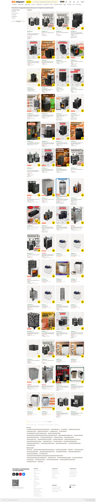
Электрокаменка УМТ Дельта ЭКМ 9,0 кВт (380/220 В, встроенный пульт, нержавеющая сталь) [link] (62, 307)
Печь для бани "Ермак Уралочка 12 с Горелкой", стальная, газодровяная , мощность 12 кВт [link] (33, 171)
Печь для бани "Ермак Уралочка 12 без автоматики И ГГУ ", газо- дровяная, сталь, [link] (77, 333)
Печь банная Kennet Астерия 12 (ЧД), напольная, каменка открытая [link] (77, 143)
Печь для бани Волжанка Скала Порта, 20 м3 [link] (77, 62)
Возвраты (53, 476)
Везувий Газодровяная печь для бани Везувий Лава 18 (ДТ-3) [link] (77, 413)
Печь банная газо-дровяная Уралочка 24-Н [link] (48, 33)
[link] (38, 429)
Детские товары (36, 494)
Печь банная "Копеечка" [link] (60, 89)
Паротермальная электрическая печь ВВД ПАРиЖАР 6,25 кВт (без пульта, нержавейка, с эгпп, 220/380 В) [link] (33, 306)
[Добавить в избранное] (39, 13)
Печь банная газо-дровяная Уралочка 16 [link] (48, 361)
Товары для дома (36, 479)
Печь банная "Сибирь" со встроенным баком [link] (77, 90)
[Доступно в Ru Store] (23, 475)
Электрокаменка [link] (59, 280)
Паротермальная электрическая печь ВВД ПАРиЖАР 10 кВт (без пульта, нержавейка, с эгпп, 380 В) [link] (48, 386)
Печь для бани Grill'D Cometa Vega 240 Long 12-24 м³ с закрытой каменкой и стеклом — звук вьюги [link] (62, 387)
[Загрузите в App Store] (13, 475)
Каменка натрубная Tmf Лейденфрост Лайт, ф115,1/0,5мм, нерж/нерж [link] (62, 199)
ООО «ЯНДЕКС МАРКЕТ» (91, 499)
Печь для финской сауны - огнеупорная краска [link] (31, 90)
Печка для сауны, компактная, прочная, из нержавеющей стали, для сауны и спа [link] (77, 387)
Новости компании (73, 470)
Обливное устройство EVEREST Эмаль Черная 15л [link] (33, 361)
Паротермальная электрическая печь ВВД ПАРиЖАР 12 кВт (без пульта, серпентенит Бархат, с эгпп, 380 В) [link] (33, 386)
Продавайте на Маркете (56, 488)
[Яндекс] (93, 500)
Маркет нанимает (72, 476)
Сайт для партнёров (55, 491)
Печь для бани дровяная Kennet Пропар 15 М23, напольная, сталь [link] (61, 170)
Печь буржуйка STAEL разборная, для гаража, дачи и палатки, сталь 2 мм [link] (33, 143)
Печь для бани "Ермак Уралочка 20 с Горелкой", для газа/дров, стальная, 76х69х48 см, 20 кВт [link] (62, 413)
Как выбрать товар (55, 470)
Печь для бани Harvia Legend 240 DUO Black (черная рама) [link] (33, 199)
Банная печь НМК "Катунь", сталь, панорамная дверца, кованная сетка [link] (62, 333)
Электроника (36, 476)
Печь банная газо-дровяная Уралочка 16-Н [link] (33, 255)
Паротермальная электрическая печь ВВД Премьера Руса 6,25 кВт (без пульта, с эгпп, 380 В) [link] (33, 333)
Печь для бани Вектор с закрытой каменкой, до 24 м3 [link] (76, 200)
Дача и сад (35, 485)
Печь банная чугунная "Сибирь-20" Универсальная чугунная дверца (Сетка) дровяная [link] (62, 227)
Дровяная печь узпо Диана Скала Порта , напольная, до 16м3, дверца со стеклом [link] (48, 227)
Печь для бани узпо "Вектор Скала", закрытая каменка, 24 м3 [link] (62, 115)
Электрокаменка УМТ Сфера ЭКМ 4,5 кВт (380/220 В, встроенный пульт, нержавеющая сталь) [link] (33, 115)
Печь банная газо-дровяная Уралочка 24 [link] (62, 33)
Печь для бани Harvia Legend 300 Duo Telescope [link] (33, 281)
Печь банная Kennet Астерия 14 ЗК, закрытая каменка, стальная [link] (47, 90)
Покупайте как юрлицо (55, 473)
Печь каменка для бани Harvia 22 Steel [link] (48, 199)
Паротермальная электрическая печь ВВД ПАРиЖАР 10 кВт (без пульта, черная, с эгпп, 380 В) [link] (48, 255)
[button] (30, 10)
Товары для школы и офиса (38, 488)
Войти (82, 1)
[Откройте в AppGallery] (20, 475)
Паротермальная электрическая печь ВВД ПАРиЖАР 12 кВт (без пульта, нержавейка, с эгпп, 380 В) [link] (77, 227)
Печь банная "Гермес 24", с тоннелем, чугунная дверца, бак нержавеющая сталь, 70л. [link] (48, 143)
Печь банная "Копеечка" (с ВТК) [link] (61, 61)
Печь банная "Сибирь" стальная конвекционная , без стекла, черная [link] (62, 143)
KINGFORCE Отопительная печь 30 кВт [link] (33, 227)
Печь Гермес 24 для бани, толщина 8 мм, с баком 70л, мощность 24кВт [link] (48, 115)
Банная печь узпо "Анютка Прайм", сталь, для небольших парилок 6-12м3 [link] (77, 33)
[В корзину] (39, 28)
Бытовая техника (36, 473)
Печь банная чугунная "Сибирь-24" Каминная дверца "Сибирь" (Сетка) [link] (47, 170)
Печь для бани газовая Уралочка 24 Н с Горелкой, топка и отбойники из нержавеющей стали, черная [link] (33, 34)
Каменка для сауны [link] (59, 254)
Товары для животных (37, 491)
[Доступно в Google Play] (17, 475)
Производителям (72, 473)
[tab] (14, 4)
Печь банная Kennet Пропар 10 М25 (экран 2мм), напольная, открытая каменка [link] (47, 62)
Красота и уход (36, 482)
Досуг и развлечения (37, 470)
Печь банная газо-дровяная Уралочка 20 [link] (77, 170)
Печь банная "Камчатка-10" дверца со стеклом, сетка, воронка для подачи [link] (33, 62)
